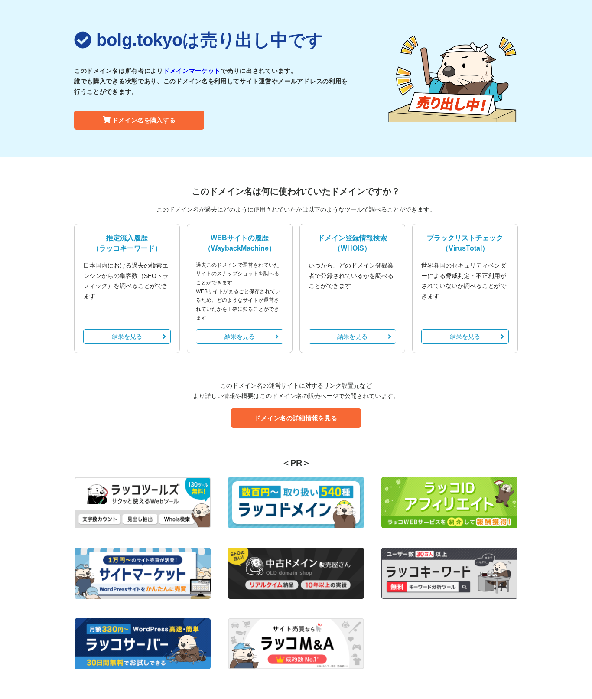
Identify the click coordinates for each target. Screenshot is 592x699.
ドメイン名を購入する (144, 120)
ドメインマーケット (192, 70)
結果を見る (127, 336)
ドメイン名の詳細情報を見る (295, 418)
